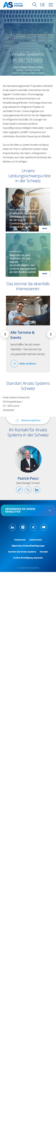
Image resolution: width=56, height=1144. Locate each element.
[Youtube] (43, 527)
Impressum (20, 540)
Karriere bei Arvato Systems (22, 552)
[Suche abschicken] (34, 5)
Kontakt (44, 552)
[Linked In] (12, 527)
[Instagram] (22, 527)
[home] (13, 5)
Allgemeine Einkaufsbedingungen (28, 546)
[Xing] (33, 527)
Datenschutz (35, 540)
